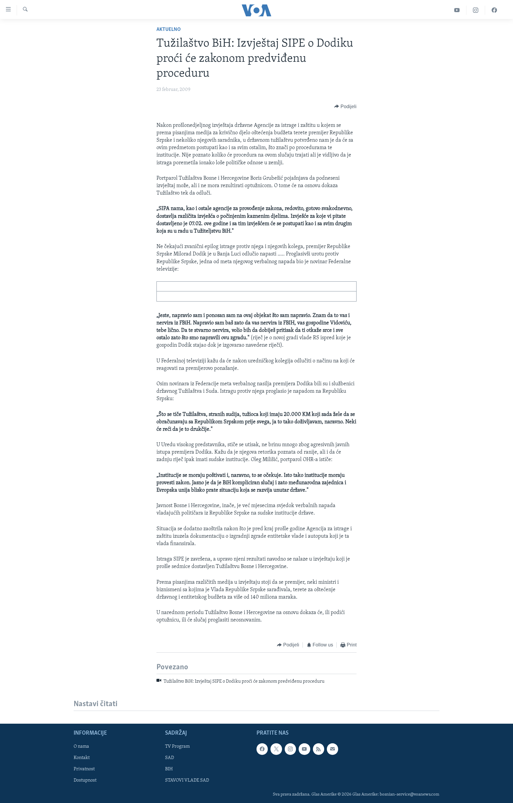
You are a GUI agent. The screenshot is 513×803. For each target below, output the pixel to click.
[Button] (345, 107)
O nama (81, 746)
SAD (169, 758)
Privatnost (84, 769)
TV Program (177, 746)
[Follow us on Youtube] (304, 749)
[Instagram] (475, 10)
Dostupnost (85, 780)
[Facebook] (494, 10)
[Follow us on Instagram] (290, 749)
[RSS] (318, 749)
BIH (169, 769)
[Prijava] (332, 749)
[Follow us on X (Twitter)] (276, 749)
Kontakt (82, 758)
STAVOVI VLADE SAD (187, 780)
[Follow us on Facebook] (262, 749)
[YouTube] (457, 10)
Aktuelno (168, 29)
